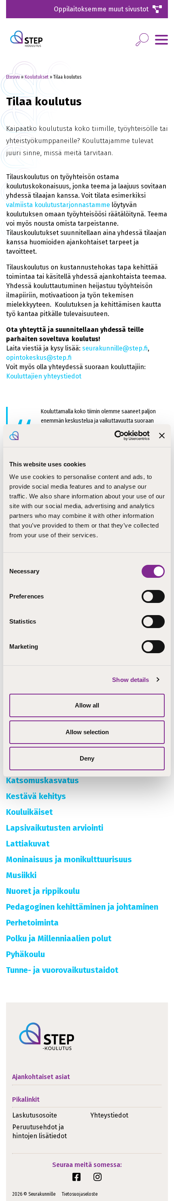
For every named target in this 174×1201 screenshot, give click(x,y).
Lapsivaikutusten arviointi (54, 828)
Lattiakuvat (27, 843)
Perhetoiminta (32, 922)
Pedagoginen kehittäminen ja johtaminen (82, 907)
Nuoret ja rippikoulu (43, 891)
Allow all (87, 705)
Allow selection (87, 732)
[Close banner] (162, 435)
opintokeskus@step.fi (39, 357)
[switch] (153, 596)
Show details (130, 679)
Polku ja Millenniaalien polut (58, 938)
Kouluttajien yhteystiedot (43, 376)
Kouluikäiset (29, 812)
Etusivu (13, 77)
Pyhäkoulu (25, 954)
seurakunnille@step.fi (115, 348)
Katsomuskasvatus (42, 780)
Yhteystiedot (109, 1115)
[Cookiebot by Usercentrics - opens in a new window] (114, 435)
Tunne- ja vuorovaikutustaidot (62, 970)
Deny (87, 758)
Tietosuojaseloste (80, 1194)
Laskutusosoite (34, 1115)
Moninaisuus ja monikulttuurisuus (69, 859)
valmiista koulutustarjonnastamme (58, 205)
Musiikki (21, 875)
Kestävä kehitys (36, 796)
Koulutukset (37, 77)
